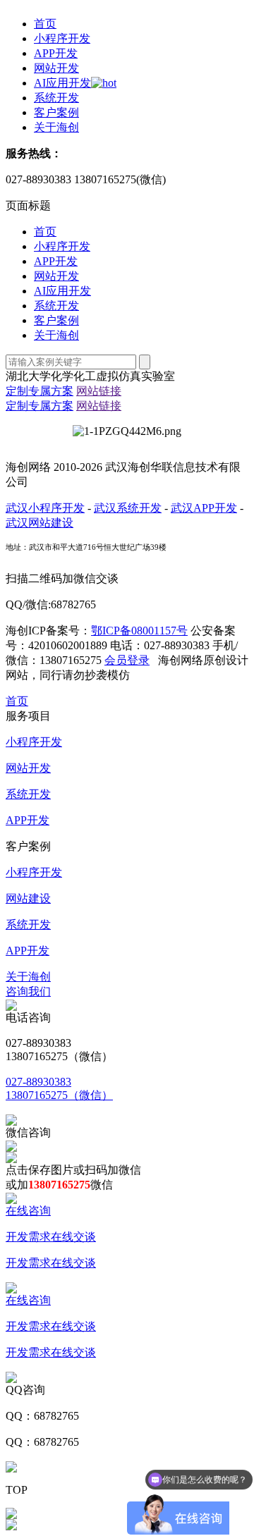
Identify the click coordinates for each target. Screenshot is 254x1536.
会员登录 (127, 660)
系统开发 (56, 98)
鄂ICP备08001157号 (139, 631)
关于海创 (56, 127)
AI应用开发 (62, 83)
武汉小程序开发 (45, 508)
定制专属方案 (39, 391)
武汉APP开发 (204, 508)
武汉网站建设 (39, 523)
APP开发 (56, 53)
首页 (45, 24)
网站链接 (98, 391)
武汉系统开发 (128, 508)
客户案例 (56, 112)
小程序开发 (62, 38)
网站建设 (28, 898)
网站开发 (56, 68)
